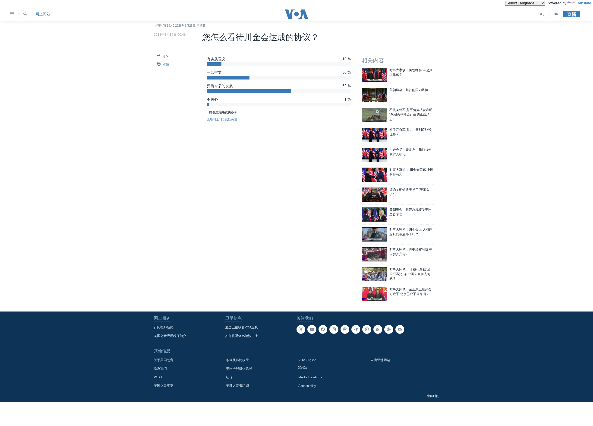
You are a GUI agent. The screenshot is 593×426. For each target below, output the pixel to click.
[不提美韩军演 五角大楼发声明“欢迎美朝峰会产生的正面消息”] (374, 115)
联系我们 (160, 368)
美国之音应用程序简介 (170, 336)
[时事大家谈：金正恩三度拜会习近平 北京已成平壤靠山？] (374, 294)
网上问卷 (42, 14)
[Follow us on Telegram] (355, 329)
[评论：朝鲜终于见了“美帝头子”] (374, 195)
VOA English (307, 360)
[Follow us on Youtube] (311, 329)
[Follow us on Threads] (345, 329)
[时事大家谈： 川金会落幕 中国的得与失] (374, 175)
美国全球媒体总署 (239, 368)
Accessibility (307, 386)
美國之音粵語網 (237, 386)
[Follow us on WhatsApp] (366, 329)
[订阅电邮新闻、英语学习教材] (399, 329)
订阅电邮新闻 (163, 327)
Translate (583, 3)
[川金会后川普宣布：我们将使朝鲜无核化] (374, 155)
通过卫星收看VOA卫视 (241, 327)
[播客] (388, 329)
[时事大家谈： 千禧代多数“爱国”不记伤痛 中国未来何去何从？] (374, 274)
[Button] (163, 57)
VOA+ (158, 377)
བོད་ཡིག (303, 368)
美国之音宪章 (163, 386)
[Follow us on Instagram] (333, 329)
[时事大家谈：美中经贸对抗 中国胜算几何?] (374, 254)
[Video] (556, 14)
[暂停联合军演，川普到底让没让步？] (374, 135)
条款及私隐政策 (237, 360)
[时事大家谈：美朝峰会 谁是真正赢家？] (374, 75)
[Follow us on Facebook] (323, 329)
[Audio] (542, 14)
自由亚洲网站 (380, 360)
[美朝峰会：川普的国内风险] (374, 95)
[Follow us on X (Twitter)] (300, 329)
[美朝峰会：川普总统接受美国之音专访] (374, 214)
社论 (229, 377)
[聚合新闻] (377, 329)
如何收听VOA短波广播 (241, 336)
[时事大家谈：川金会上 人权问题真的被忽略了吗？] (374, 234)
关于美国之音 (163, 360)
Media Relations (310, 377)
